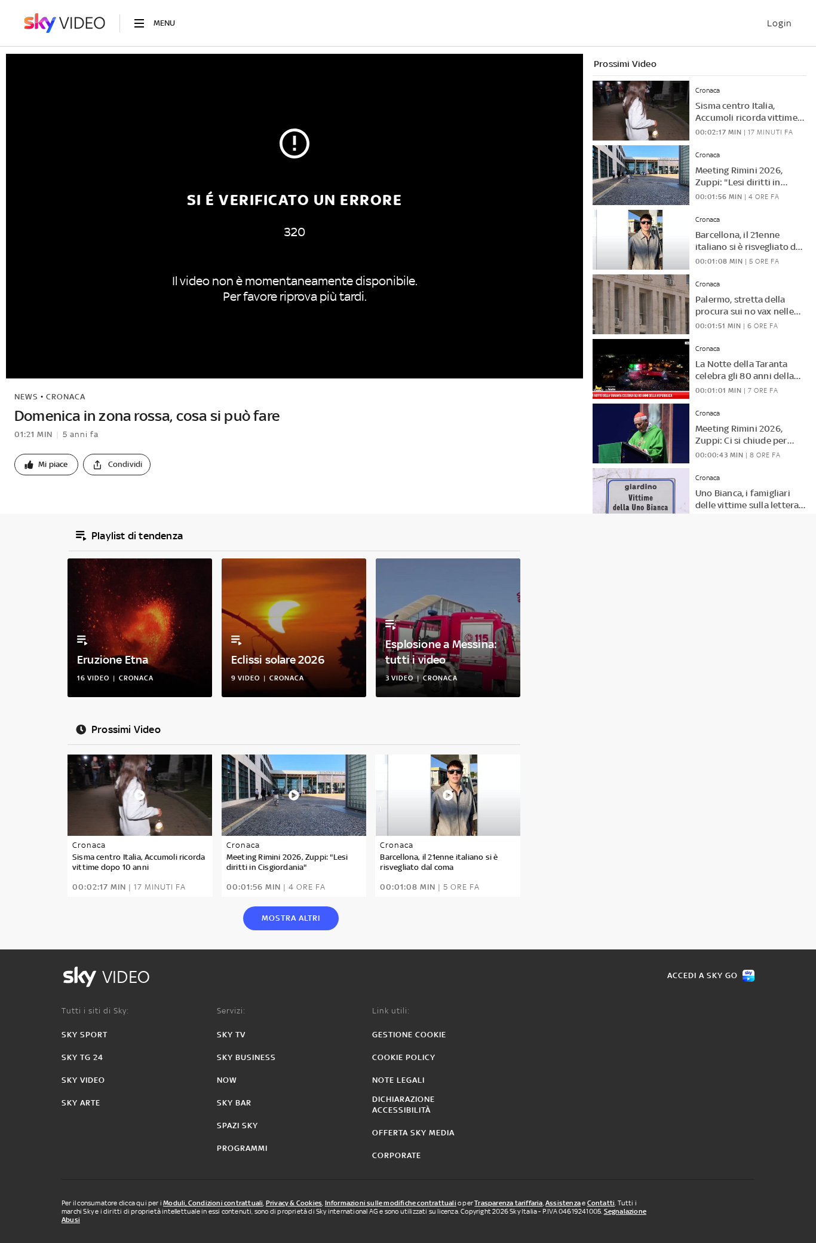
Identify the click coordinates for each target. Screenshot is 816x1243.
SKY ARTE (81, 1102)
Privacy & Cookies (294, 1203)
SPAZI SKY (237, 1125)
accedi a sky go (702, 975)
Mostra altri (291, 918)
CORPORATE (396, 1155)
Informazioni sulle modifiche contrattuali (390, 1203)
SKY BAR (234, 1102)
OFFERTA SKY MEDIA (413, 1132)
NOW (227, 1080)
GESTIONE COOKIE (409, 1034)
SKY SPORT (85, 1034)
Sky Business (246, 1057)
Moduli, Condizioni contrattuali (213, 1203)
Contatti (601, 1203)
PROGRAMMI (242, 1148)
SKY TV (231, 1034)
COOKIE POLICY (403, 1057)
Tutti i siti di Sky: (95, 1010)
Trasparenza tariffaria (508, 1203)
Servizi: (231, 1010)
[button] (46, 464)
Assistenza (563, 1203)
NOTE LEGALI (398, 1080)
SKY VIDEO (83, 1080)
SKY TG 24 (82, 1057)
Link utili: (391, 1010)
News (26, 396)
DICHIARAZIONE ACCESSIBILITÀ (403, 1104)
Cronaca (65, 396)
